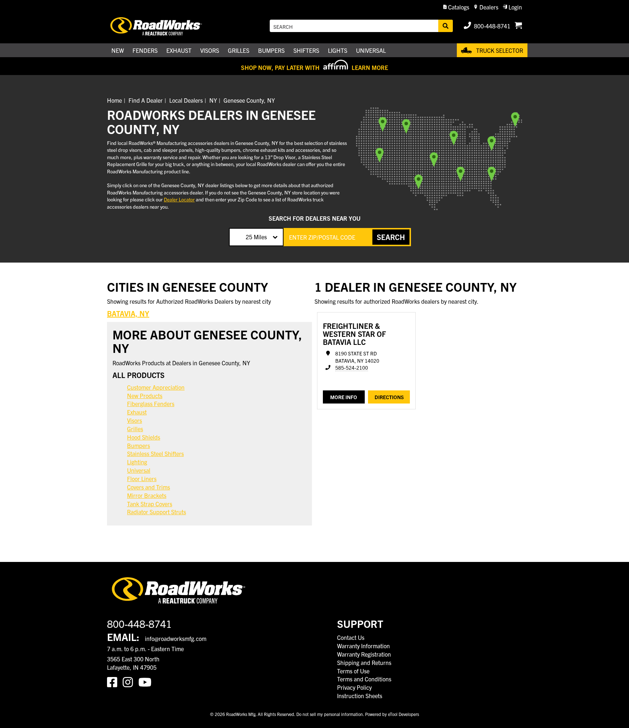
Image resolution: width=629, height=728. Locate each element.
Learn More (370, 67)
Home (114, 100)
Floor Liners (142, 478)
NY (213, 100)
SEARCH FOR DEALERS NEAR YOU (314, 218)
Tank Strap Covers (149, 503)
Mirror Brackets (146, 495)
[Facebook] (115, 681)
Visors (134, 420)
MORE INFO (343, 397)
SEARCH (391, 236)
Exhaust (137, 412)
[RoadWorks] (166, 26)
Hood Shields (143, 437)
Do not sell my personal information (329, 714)
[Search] (445, 26)
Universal (138, 470)
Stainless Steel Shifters (155, 453)
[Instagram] (130, 681)
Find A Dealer (145, 100)
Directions (389, 397)
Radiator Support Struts (156, 511)
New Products (144, 395)
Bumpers (138, 445)
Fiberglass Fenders (150, 403)
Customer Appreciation (156, 387)
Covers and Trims (148, 487)
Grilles (135, 428)
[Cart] (518, 25)
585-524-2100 (351, 368)
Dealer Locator (179, 199)
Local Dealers (186, 100)
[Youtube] (146, 681)
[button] (456, 7)
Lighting (137, 461)
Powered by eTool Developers (392, 714)
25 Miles (256, 236)
